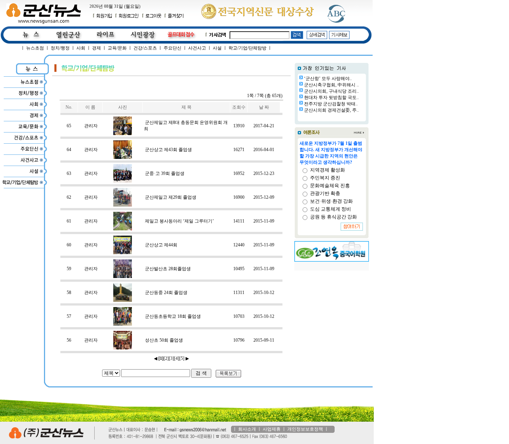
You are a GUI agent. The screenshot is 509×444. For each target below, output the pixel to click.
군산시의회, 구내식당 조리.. (331, 91)
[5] (181, 358)
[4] (176, 358)
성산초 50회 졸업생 (164, 340)
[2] (166, 358)
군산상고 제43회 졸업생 (168, 149)
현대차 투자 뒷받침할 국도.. (331, 97)
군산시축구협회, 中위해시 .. (331, 84)
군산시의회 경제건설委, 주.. (331, 110)
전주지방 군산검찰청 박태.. (331, 103)
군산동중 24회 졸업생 (166, 292)
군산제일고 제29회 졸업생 (170, 197)
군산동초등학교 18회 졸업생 (173, 316)
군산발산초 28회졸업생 (168, 268)
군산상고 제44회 (161, 244)
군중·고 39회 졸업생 (164, 173)
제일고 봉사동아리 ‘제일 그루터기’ (179, 221)
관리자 (91, 125)
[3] (171, 358)
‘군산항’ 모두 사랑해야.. (328, 78)
